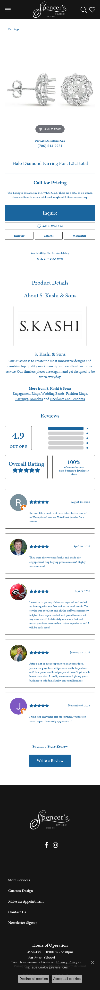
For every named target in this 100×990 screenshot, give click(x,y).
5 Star (42, 428)
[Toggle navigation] (7, 9)
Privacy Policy (66, 962)
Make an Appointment (26, 901)
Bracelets (36, 398)
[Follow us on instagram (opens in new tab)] (55, 845)
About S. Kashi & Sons (50, 295)
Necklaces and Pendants (67, 398)
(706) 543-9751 (50, 145)
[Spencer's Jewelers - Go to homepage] (50, 820)
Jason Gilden (39, 700)
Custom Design (20, 890)
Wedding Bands (53, 393)
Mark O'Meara (40, 586)
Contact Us (17, 912)
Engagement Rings (26, 393)
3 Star (42, 438)
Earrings (13, 29)
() (87, 428)
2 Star (42, 443)
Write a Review (50, 760)
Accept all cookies (67, 979)
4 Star (42, 433)
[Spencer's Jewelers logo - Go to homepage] (50, 9)
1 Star (42, 448)
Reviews (50, 415)
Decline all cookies (33, 979)
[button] (84, 10)
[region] (50, 90)
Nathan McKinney (44, 541)
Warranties (79, 236)
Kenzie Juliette (41, 647)
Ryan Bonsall (39, 497)
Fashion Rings (76, 393)
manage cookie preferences (46, 967)
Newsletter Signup (22, 922)
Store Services (19, 880)
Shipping (19, 236)
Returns (49, 236)
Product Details (50, 282)
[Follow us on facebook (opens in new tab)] (46, 845)
